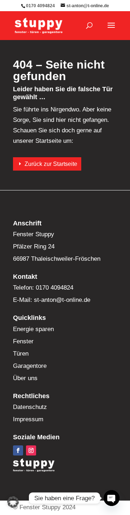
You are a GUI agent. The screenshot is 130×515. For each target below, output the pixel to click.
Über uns (25, 378)
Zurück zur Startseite (51, 164)
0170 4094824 (40, 5)
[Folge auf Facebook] (18, 450)
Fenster (23, 341)
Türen (21, 353)
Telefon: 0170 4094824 (43, 287)
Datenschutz (30, 407)
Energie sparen (33, 329)
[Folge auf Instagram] (31, 450)
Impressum (28, 419)
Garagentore (30, 365)
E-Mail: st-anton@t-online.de (51, 299)
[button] (13, 502)
